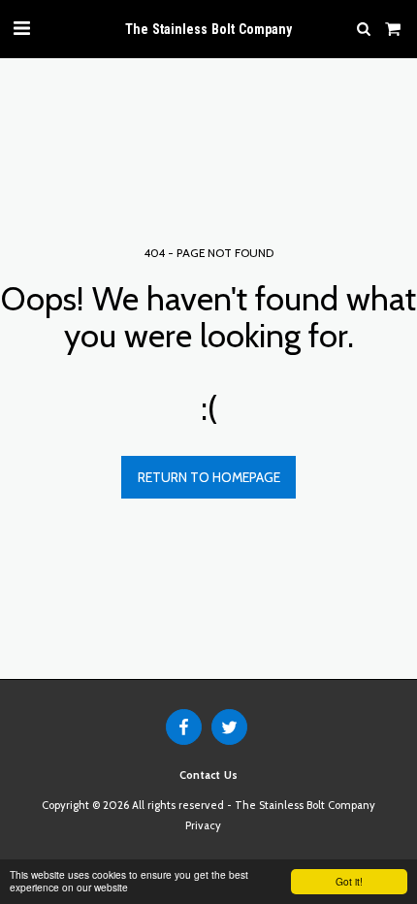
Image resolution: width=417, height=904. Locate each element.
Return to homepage (209, 477)
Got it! (349, 881)
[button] (21, 28)
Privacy (203, 825)
